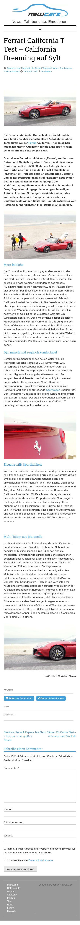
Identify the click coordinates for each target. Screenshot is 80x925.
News (10, 904)
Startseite (12, 894)
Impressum (12, 884)
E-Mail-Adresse (13, 822)
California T (9, 714)
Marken (11, 898)
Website (8, 835)
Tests (9, 901)
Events (10, 908)
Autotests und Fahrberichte (20, 68)
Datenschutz (13, 888)
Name (8, 809)
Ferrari (32, 142)
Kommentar (11, 768)
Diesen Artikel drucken (52, 698)
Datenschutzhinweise (40, 860)
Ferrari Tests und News (46, 68)
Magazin (11, 911)
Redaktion (46, 71)
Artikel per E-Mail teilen (20, 698)
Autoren (11, 891)
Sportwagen (53, 389)
